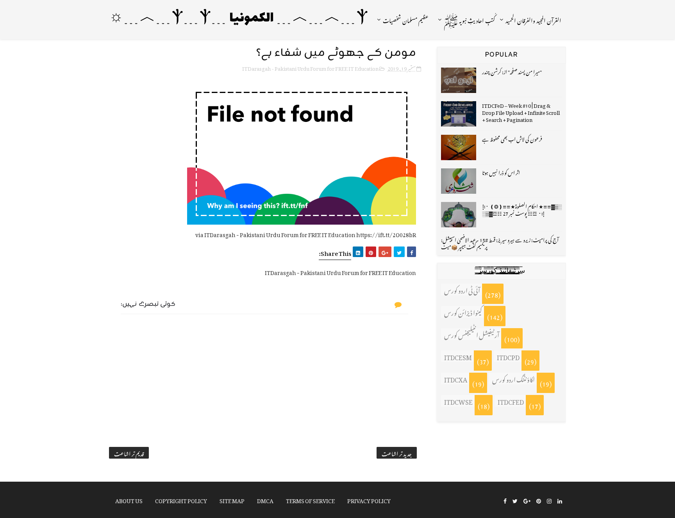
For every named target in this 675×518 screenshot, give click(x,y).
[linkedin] (559, 500)
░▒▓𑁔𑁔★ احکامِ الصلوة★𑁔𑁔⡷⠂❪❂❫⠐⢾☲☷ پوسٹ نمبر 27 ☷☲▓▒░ (522, 209)
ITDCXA (455, 378)
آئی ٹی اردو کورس (462, 289)
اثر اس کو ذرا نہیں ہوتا (501, 171)
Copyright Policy (181, 499)
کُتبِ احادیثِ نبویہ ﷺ (469, 19)
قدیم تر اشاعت (129, 453)
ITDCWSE (458, 401)
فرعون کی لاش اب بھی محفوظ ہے (512, 138)
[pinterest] (538, 500)
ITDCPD (508, 356)
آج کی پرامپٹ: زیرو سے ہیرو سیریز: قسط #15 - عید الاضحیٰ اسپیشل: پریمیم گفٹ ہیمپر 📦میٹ (500, 242)
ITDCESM (458, 356)
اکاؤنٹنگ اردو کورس (513, 378)
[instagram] (549, 500)
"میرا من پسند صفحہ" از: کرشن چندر (512, 70)
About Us (129, 499)
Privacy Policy (369, 499)
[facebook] (505, 500)
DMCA (265, 499)
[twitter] (515, 500)
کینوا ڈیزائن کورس (463, 312)
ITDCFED (511, 401)
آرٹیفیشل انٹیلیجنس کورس (471, 334)
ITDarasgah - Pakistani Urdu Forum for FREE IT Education (310, 67)
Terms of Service (310, 499)
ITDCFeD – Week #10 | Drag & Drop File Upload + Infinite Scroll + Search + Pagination (521, 111)
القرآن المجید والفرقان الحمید (533, 19)
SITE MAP (232, 499)
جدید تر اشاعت (397, 453)
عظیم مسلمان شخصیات (406, 19)
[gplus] (526, 500)
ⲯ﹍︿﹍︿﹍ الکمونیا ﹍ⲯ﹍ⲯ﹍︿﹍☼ (238, 18)
